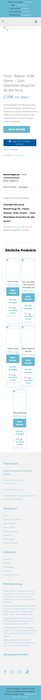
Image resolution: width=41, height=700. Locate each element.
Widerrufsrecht (9, 523)
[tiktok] (27, 672)
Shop (24, 174)
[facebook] (5, 672)
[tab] (12, 174)
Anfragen (23, 187)
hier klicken (28, 2)
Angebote (7, 571)
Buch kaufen (17, 129)
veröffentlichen (26, 15)
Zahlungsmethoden (11, 575)
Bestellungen (8, 567)
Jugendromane (17, 155)
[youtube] (19, 672)
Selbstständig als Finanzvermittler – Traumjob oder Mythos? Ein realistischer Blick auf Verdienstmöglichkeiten (19, 643)
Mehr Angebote (10, 180)
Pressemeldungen (10, 543)
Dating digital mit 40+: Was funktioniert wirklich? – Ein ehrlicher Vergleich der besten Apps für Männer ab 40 (18, 621)
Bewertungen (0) (11, 174)
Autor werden (9, 527)
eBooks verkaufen (10, 531)
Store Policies (10, 187)
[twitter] (12, 672)
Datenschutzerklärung (12, 519)
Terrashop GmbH (12, 311)
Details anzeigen (12, 301)
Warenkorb (7, 535)
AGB (5, 515)
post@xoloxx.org (21, 5)
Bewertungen (8, 539)
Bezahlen (7, 563)
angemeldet (16, 226)
